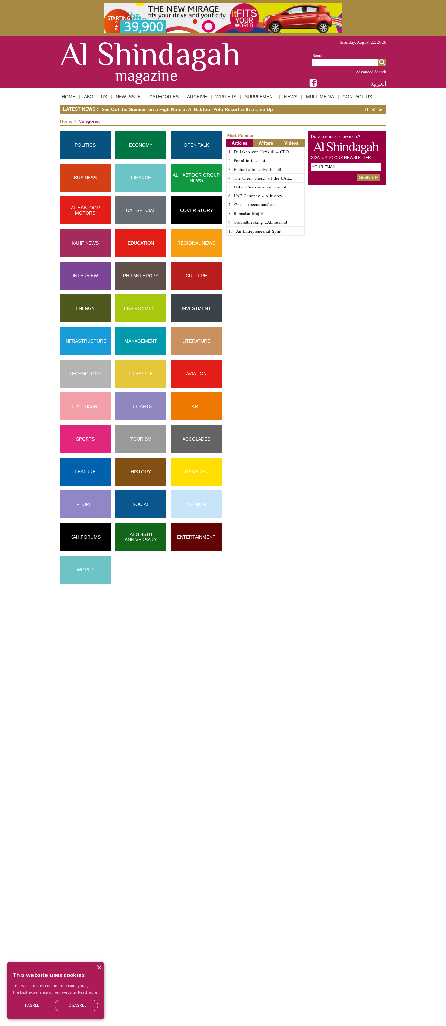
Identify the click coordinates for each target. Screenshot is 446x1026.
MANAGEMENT (140, 341)
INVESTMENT (196, 308)
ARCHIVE (197, 96)
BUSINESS (85, 177)
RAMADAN (196, 471)
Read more (87, 992)
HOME (68, 96)
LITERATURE (196, 341)
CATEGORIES (164, 96)
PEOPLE (85, 504)
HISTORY (141, 471)
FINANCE (141, 177)
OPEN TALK (196, 145)
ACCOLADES (196, 439)
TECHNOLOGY (85, 373)
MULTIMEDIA (320, 96)
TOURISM (140, 439)
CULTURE (196, 275)
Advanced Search (371, 71)
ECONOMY (140, 145)
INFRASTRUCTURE (85, 341)
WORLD (85, 569)
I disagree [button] (76, 1005)
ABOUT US (95, 96)
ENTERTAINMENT (196, 537)
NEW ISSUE (128, 96)
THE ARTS (141, 406)
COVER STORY (196, 210)
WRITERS (225, 96)
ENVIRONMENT (141, 308)
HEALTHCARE (85, 406)
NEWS (290, 96)
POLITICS (85, 145)
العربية (378, 83)
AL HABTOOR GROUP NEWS (196, 177)
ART (196, 406)
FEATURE (85, 471)
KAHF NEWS (85, 243)
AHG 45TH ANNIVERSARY (141, 537)
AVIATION (196, 373)
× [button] (98, 967)
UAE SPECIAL (140, 210)
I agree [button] (32, 1005)
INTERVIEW (85, 275)
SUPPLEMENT (260, 96)
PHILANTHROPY (140, 275)
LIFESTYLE (141, 373)
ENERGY (85, 308)
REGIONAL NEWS (196, 243)
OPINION (196, 504)
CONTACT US (357, 96)
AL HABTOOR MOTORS (85, 210)
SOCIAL (141, 504)
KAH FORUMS (85, 537)
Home (66, 121)
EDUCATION (141, 243)
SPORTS (85, 439)
